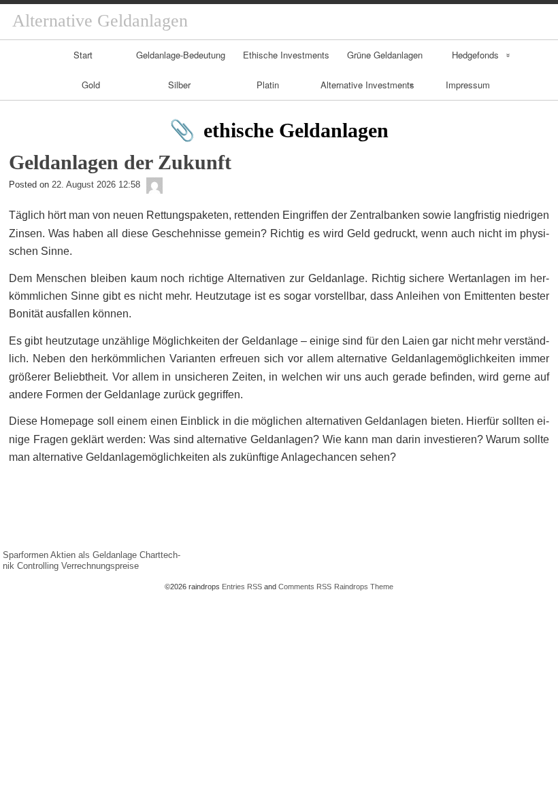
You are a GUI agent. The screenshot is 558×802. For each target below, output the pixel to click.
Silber (179, 84)
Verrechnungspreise (100, 566)
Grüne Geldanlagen (385, 54)
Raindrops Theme (363, 586)
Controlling (38, 566)
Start (83, 54)
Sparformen (25, 555)
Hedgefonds (475, 54)
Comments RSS (304, 586)
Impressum (468, 84)
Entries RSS (242, 586)
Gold (91, 84)
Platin (268, 84)
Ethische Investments (286, 54)
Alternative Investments (367, 84)
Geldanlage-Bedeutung (180, 54)
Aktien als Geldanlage (93, 555)
